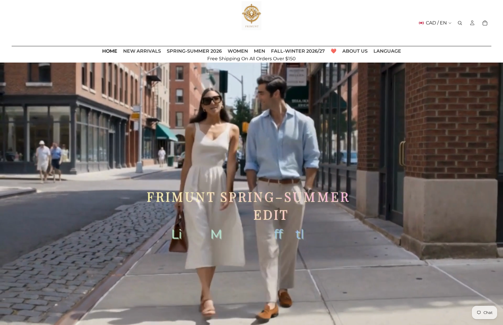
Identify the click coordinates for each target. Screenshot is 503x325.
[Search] (460, 23)
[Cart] (485, 23)
